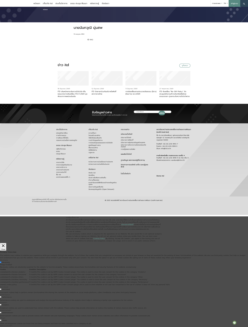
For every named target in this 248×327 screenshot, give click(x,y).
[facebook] (197, 3)
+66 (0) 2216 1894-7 (170, 144)
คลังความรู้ (94, 3)
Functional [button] (4, 287)
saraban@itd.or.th (178, 160)
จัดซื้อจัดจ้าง (93, 150)
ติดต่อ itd (92, 173)
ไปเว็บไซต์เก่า (126, 173)
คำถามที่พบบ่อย (94, 180)
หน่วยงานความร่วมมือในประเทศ (99, 164)
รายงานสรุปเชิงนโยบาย (64, 165)
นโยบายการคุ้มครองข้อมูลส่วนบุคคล (133, 142)
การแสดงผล (216, 3)
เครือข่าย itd (93, 157)
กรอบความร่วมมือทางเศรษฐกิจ (66, 140)
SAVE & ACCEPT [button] (6, 326)
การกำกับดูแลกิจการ (95, 140)
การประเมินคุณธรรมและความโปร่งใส (100, 143)
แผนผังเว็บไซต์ (126, 154)
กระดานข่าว (125, 129)
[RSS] (175, 191)
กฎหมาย (91, 152)
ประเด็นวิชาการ (61, 3)
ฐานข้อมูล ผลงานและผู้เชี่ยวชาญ (133, 160)
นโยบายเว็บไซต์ (126, 134)
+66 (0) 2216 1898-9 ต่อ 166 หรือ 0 (176, 158)
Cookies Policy (99, 238)
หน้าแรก (37, 3)
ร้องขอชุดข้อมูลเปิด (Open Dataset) (101, 189)
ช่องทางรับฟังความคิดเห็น (97, 178)
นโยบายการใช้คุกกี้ (127, 140)
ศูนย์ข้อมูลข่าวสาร (95, 145)
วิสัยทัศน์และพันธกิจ (95, 138)
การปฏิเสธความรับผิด (128, 149)
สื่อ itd (58, 174)
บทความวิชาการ (61, 167)
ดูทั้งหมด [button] (185, 65)
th (225, 3)
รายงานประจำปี (61, 172)
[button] (244, 3)
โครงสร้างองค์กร (94, 135)
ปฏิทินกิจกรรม (61, 149)
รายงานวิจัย (60, 162)
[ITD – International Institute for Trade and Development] (16, 3)
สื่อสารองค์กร (93, 148)
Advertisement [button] (5, 310)
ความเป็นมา (92, 133)
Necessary (6, 262)
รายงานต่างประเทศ (62, 170)
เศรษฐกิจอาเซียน (62, 133)
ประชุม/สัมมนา (61, 154)
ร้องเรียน (92, 175)
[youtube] (202, 3)
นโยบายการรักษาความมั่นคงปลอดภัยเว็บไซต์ (133, 146)
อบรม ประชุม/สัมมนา (78, 3)
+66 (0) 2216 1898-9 (169, 146)
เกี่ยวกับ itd (48, 3)
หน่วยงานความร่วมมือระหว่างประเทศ (101, 162)
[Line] (234, 322)
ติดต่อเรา (105, 3)
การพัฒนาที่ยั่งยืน (62, 138)
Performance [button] (5, 295)
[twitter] (206, 3)
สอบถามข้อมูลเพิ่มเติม (96, 187)
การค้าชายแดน (61, 135)
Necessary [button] (4, 260)
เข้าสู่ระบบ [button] (234, 3)
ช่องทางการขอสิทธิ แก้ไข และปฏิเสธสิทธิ (134, 165)
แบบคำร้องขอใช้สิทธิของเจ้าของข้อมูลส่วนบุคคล (103, 183)
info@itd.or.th (166, 148)
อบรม (58, 151)
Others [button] (2, 318)
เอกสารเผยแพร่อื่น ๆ (63, 177)
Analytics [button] (3, 302)
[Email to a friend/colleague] (107, 40)
